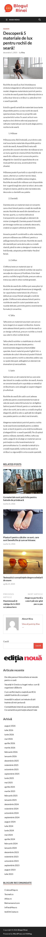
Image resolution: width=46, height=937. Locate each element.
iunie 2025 (9, 778)
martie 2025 (9, 791)
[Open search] (40, 20)
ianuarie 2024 (10, 848)
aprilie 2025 (9, 787)
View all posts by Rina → (31, 625)
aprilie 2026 (9, 743)
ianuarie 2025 (10, 800)
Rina (23, 53)
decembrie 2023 (11, 852)
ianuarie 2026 (10, 756)
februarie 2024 (11, 843)
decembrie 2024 (11, 804)
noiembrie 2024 (11, 808)
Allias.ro (8, 898)
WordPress (17, 934)
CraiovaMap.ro (11, 890)
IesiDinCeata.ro (11, 911)
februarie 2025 (11, 795)
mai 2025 (8, 782)
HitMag (29, 934)
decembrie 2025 (11, 760)
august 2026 (9, 726)
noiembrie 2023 (11, 856)
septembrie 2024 (11, 817)
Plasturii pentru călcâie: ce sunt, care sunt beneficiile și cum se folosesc (21, 539)
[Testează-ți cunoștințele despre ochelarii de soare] (23, 562)
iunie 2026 (9, 734)
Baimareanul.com (12, 903)
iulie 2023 (8, 874)
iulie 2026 (8, 730)
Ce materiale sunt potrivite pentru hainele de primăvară (20, 498)
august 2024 (9, 821)
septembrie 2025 (11, 773)
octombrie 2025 (11, 769)
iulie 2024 (8, 826)
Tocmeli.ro (8, 894)
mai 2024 (8, 835)
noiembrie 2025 (11, 765)
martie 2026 (9, 747)
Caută (6, 641)
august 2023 (9, 869)
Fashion (6, 29)
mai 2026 (8, 739)
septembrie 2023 (11, 865)
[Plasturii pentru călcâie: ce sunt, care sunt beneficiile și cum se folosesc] (23, 522)
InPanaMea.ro (10, 907)
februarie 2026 (11, 752)
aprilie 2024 (9, 839)
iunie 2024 (9, 830)
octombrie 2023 (11, 861)
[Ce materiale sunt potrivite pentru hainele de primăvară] (23, 482)
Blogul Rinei (22, 930)
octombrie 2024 (11, 813)
